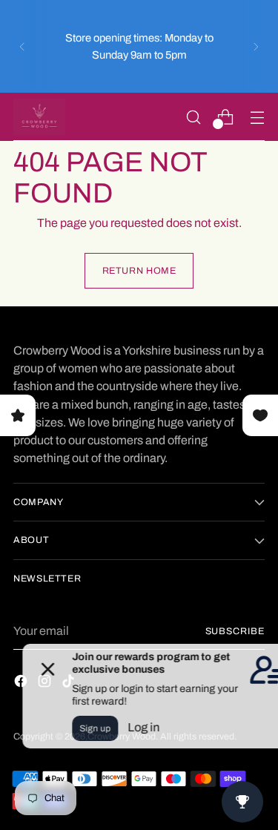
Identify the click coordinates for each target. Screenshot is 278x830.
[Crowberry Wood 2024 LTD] (39, 117)
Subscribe (235, 631)
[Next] (255, 46)
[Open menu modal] (257, 117)
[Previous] (22, 46)
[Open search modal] (193, 117)
